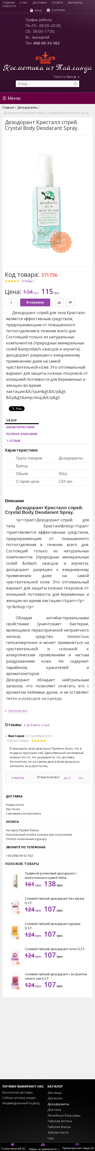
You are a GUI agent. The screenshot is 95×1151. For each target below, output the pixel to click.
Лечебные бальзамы (64, 1115)
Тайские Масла (59, 1127)
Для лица (54, 1092)
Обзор (11, 420)
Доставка (40, 2)
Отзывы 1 (28, 281)
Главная (8, 2)
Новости (9, 6)
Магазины (75, 2)
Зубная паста (58, 1132)
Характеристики (20, 427)
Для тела (54, 1109)
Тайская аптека (60, 1121)
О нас (23, 2)
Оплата (57, 2)
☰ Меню (11, 98)
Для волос (55, 1098)
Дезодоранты (58, 1104)
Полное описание (22, 434)
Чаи (51, 1138)
